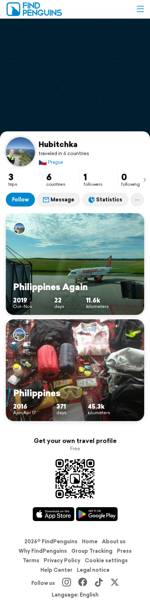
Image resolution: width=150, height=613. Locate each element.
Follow (20, 199)
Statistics (109, 199)
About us (114, 541)
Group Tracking (91, 551)
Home (90, 541)
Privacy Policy (62, 560)
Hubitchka (58, 144)
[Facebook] (82, 583)
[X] (114, 583)
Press (124, 551)
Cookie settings (106, 560)
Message (62, 199)
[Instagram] (66, 583)
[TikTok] (98, 583)
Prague (51, 162)
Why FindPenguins (43, 551)
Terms (31, 560)
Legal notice (93, 570)
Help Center (56, 570)
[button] (140, 9)
